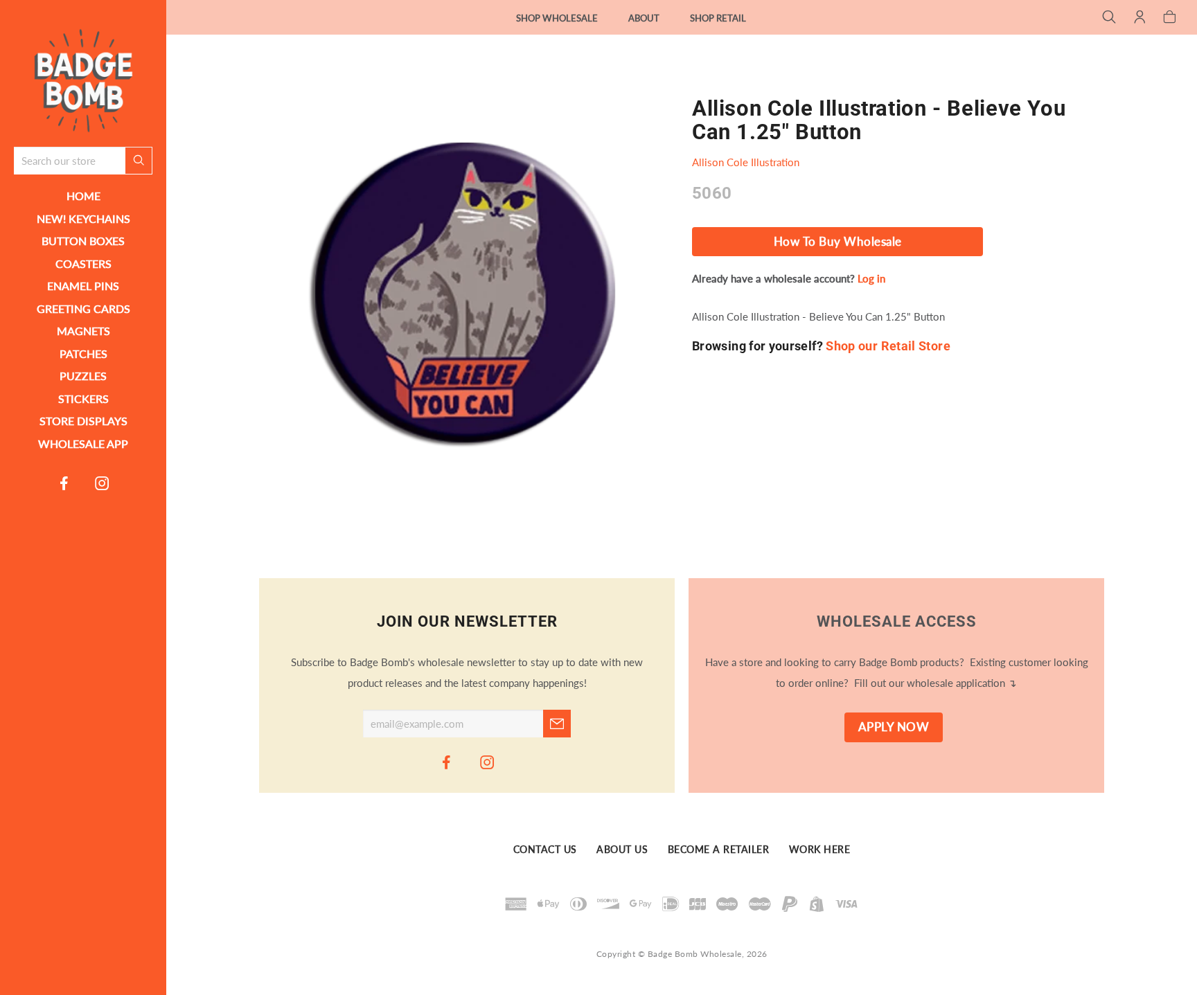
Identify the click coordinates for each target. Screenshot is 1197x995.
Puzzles (83, 375)
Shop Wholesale (557, 18)
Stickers (83, 398)
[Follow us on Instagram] (102, 482)
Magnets (83, 330)
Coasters (83, 263)
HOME (83, 195)
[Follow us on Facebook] (64, 482)
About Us (622, 850)
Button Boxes (83, 240)
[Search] (1109, 18)
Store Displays (83, 420)
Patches (83, 353)
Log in (871, 278)
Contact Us (545, 850)
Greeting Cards (83, 308)
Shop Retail (718, 18)
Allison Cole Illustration (745, 162)
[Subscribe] (557, 723)
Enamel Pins (83, 285)
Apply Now (894, 727)
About (643, 18)
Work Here (820, 850)
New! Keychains (83, 218)
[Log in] (1140, 18)
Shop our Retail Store (888, 346)
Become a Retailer (719, 850)
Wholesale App (83, 443)
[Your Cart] (1170, 18)
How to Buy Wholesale (838, 242)
